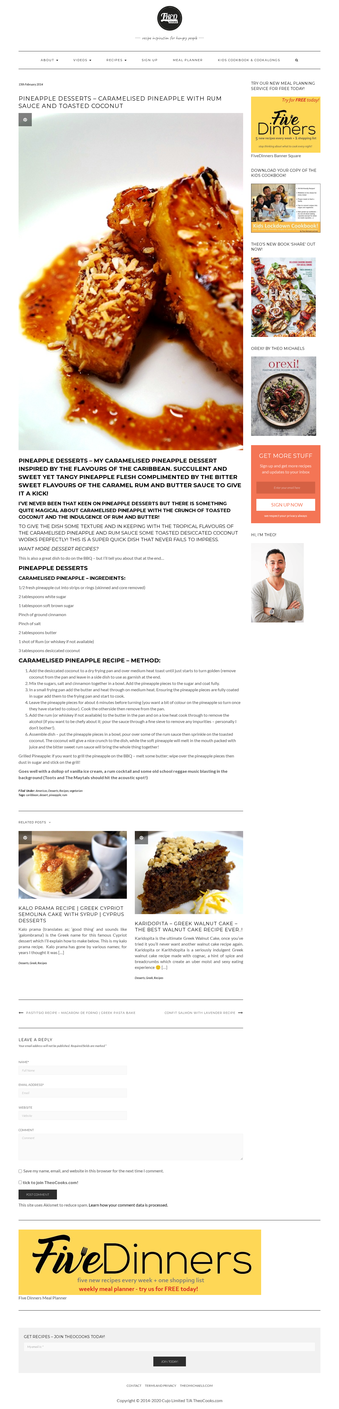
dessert (43, 795)
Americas (41, 790)
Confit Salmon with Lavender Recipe (200, 1013)
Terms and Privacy (160, 1386)
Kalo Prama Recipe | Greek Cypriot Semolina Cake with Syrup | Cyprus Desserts (71, 914)
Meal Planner (188, 60)
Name (24, 1062)
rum (64, 795)
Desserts (53, 790)
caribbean (32, 795)
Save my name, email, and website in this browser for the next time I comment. (93, 1171)
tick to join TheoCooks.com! (50, 1182)
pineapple (55, 795)
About (48, 60)
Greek (33, 963)
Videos (81, 60)
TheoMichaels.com (196, 1386)
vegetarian (76, 790)
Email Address (31, 1085)
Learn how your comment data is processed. (128, 1204)
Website (25, 1107)
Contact (134, 1386)
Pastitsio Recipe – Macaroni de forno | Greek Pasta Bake (81, 1013)
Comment (26, 1130)
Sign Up (150, 60)
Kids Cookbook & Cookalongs (249, 60)
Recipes (115, 60)
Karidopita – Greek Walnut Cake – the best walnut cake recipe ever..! (189, 927)
